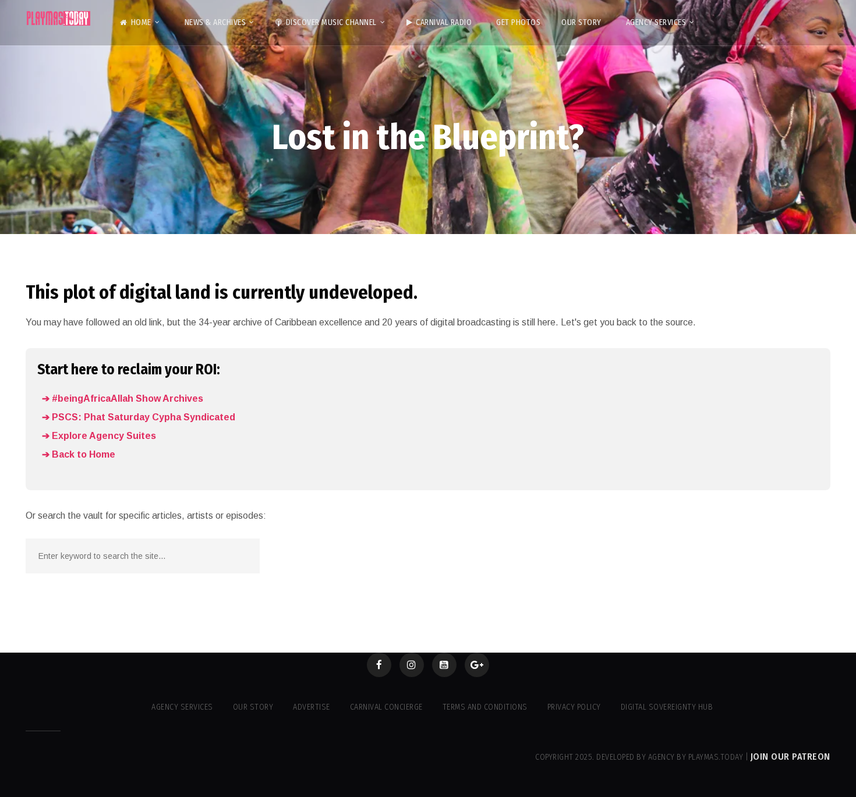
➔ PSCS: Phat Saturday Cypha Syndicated (138, 417)
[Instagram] (411, 665)
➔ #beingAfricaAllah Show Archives (122, 398)
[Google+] (477, 665)
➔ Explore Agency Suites (99, 436)
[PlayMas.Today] (59, 18)
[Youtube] (444, 665)
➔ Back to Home (78, 454)
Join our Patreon (790, 756)
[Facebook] (379, 665)
